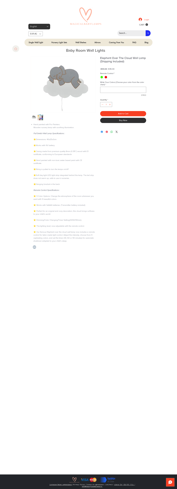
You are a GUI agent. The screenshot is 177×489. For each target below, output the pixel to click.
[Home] (15, 48)
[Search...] (148, 33)
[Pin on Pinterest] (106, 131)
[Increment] (110, 104)
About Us (118, 484)
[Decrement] (102, 104)
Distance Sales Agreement (60, 484)
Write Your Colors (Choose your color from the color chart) (122, 83)
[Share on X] (116, 131)
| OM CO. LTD (128, 484)
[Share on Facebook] (101, 131)
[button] (35, 34)
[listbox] (35, 34)
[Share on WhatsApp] (111, 131)
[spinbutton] (106, 104)
